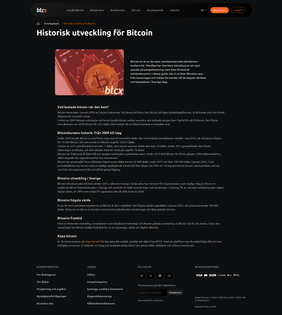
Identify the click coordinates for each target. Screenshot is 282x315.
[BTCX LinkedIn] (160, 276)
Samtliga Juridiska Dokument (105, 289)
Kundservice (118, 10)
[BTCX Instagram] (169, 276)
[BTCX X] (151, 276)
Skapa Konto (219, 10)
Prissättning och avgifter (51, 289)
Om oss (136, 10)
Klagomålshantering (99, 296)
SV (202, 10)
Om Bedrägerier (46, 274)
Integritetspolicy (97, 281)
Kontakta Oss (45, 303)
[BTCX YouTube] (142, 276)
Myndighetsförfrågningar (52, 296)
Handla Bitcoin (75, 10)
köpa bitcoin (92, 241)
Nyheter (175, 10)
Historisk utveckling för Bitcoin (79, 23)
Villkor (91, 274)
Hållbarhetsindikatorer (101, 303)
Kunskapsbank (155, 10)
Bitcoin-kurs (97, 10)
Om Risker (43, 281)
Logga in (238, 9)
